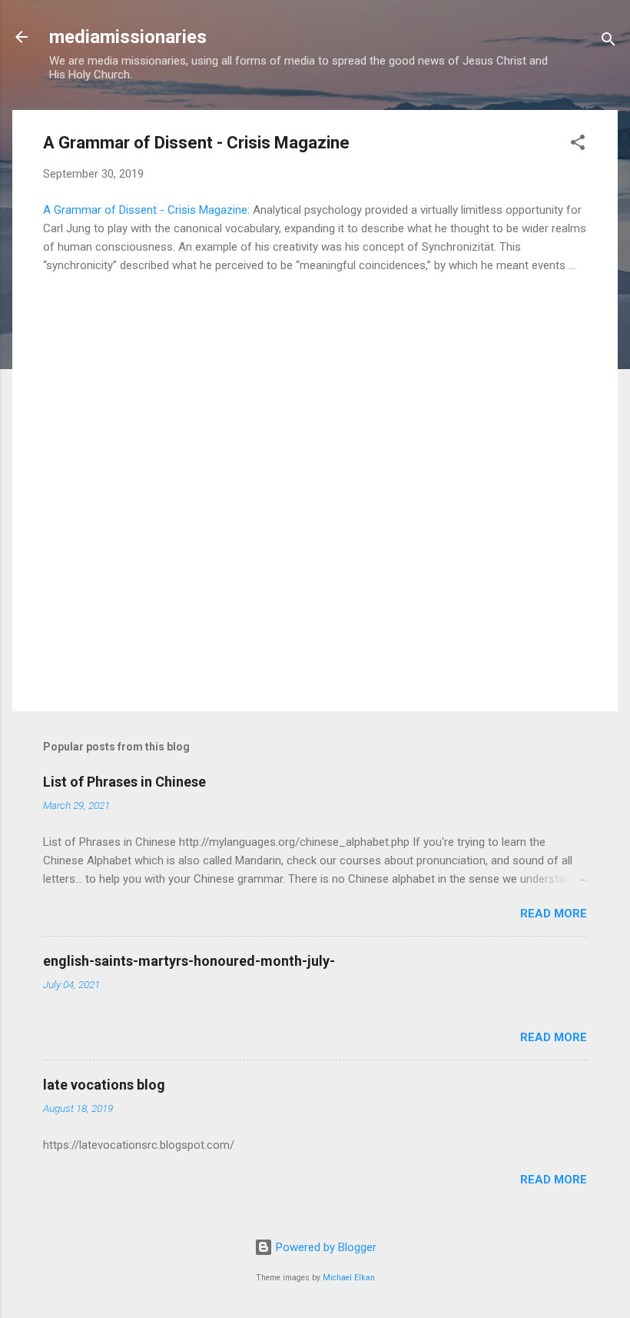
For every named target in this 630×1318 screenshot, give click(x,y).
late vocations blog (104, 1085)
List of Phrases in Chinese (124, 782)
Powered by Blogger (324, 1247)
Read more (553, 913)
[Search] (608, 41)
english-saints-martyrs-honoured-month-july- (189, 961)
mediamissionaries (128, 37)
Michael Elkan (349, 1278)
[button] (578, 145)
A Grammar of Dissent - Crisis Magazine (145, 210)
